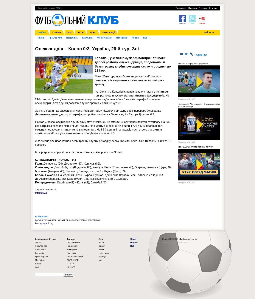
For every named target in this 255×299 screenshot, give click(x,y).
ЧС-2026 (71, 267)
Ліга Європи (72, 246)
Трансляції (108, 32)
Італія (101, 249)
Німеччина (104, 253)
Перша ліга (71, 38)
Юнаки (135, 38)
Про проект (181, 8)
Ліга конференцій (75, 256)
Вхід (50, 223)
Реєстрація (41, 223)
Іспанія (102, 246)
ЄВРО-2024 (72, 260)
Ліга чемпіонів (73, 242)
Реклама (203, 8)
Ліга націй (71, 253)
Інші (145, 38)
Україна (41, 32)
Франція (102, 256)
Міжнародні (72, 249)
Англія (101, 242)
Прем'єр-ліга (55, 38)
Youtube (202, 19)
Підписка (192, 8)
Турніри (56, 32)
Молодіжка (121, 38)
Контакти (213, 8)
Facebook (182, 19)
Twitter (192, 19)
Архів (80, 32)
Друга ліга (87, 38)
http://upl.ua (41, 193)
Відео (93, 32)
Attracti (184, 242)
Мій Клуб (209, 32)
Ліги (69, 32)
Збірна (40, 38)
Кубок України (104, 38)
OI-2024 (70, 264)
